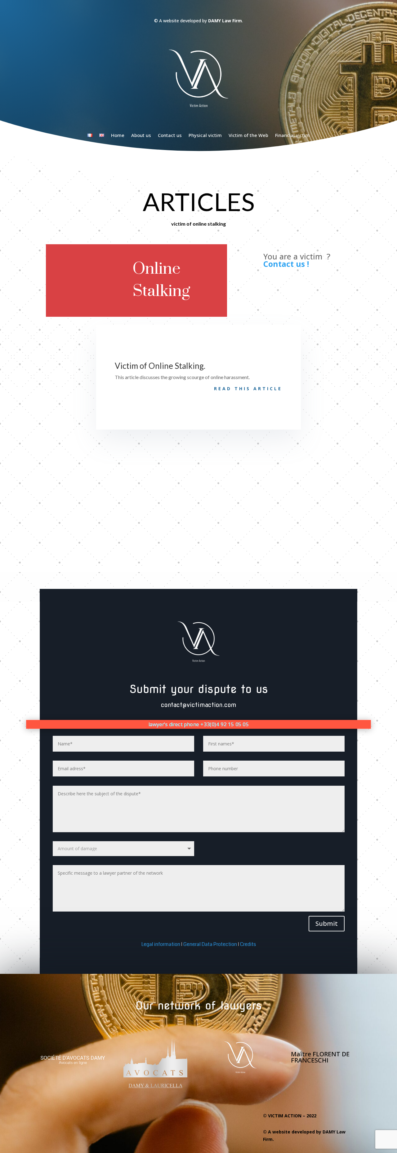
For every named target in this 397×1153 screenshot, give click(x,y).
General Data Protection (210, 944)
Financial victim (292, 135)
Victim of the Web (248, 135)
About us (141, 135)
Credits (248, 944)
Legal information (160, 944)
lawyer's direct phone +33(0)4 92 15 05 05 (198, 724)
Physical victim (205, 135)
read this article (248, 388)
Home (117, 135)
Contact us (170, 135)
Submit (326, 923)
